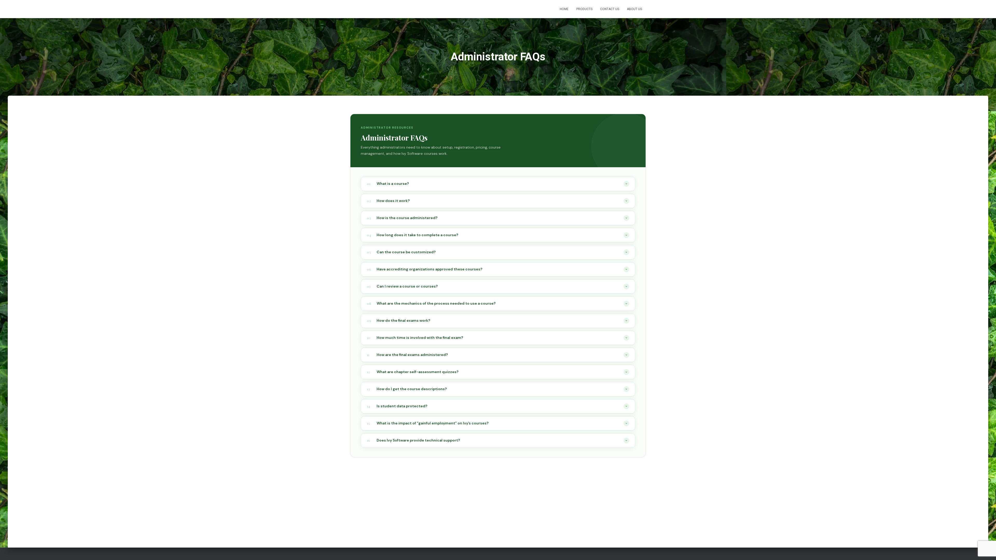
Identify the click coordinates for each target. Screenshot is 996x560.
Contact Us (609, 9)
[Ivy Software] (356, 9)
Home (564, 9)
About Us (634, 9)
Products (584, 9)
